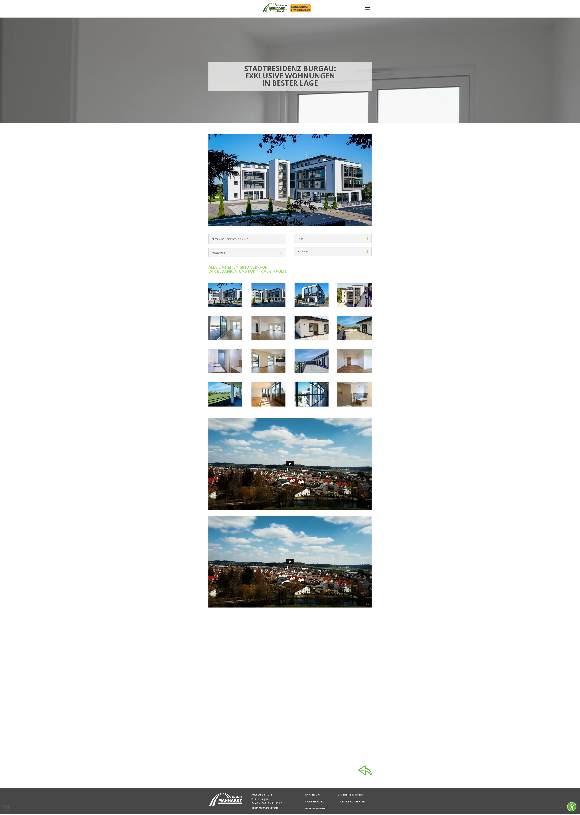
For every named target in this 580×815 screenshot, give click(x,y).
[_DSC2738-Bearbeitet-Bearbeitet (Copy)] (354, 339)
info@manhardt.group (265, 807)
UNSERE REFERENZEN (350, 794)
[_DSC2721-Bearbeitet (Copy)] (225, 372)
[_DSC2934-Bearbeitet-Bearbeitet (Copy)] (312, 306)
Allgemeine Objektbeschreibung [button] (230, 239)
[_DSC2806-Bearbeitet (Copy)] (268, 339)
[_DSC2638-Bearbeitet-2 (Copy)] (312, 372)
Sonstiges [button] (303, 251)
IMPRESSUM (312, 794)
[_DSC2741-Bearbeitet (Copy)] (312, 339)
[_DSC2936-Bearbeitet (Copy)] (268, 306)
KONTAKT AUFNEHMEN (351, 801)
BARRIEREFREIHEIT (316, 808)
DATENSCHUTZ (314, 801)
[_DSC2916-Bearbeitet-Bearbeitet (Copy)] (354, 372)
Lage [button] (300, 238)
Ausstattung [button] (219, 252)
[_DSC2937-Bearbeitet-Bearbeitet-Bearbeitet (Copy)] (225, 306)
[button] (571, 806)
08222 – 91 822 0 (272, 803)
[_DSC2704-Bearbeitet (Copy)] (268, 372)
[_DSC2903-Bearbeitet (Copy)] (225, 405)
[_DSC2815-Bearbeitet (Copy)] (354, 405)
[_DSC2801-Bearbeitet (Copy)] (225, 339)
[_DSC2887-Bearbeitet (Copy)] (268, 405)
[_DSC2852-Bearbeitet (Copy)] (312, 405)
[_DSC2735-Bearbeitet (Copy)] (354, 306)
